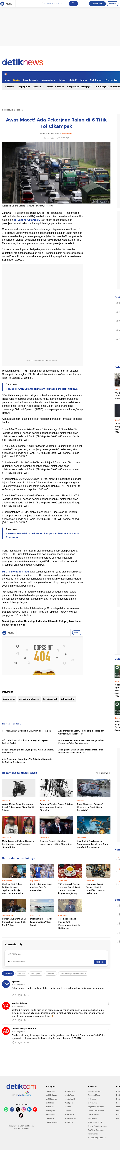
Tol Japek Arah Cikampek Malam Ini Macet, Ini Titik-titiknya (42, 388)
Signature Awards (96, 1107)
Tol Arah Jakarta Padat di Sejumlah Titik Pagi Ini (26, 730)
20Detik (68, 1111)
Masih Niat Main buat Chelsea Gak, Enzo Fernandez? (41, 887)
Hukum (62, 80)
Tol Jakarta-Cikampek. (27, 220)
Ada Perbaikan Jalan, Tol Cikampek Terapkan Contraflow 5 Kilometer (81, 732)
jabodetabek (68, 699)
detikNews (7, 109)
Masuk (112, 3)
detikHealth (70, 1099)
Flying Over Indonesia (97, 1126)
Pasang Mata (94, 1095)
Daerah (37, 86)
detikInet (50, 1103)
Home (7, 80)
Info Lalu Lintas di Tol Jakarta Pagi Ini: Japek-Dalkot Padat (25, 741)
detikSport (50, 1111)
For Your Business (96, 1130)
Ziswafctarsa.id (95, 1122)
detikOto (50, 1118)
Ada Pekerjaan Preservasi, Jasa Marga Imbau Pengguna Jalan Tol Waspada (81, 741)
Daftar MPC (97, 3)
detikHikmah (70, 1118)
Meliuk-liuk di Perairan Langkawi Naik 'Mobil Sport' (41, 921)
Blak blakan (96, 80)
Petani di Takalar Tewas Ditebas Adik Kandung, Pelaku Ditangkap (56, 807)
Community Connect (97, 1138)
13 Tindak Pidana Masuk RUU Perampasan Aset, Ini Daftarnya (69, 923)
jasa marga (9, 699)
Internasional (48, 80)
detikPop (69, 1122)
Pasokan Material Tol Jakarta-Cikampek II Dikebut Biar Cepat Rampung (43, 535)
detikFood (69, 1095)
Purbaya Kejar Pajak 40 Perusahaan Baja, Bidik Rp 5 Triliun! (14, 921)
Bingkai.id (92, 1118)
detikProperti (52, 1122)
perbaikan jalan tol (29, 699)
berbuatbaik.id (94, 1091)
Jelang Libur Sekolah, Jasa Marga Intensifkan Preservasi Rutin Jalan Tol (80, 751)
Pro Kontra (111, 80)
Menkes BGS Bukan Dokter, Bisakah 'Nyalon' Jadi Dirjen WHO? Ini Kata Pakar (13, 889)
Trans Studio (93, 1114)
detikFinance (51, 1099)
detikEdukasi (51, 1095)
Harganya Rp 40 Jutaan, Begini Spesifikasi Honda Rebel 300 (95, 889)
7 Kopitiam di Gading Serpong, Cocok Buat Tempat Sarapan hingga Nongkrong (69, 889)
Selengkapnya (102, 773)
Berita (16, 80)
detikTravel (70, 1091)
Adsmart (9, 86)
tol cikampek (50, 699)
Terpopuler (24, 86)
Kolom (83, 80)
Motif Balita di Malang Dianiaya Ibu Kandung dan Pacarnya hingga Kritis (18, 844)
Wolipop (69, 1103)
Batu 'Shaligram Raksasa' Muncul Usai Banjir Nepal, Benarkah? (90, 807)
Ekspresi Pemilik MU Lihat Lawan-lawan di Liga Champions (56, 842)
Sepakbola (50, 1114)
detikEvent (92, 1103)
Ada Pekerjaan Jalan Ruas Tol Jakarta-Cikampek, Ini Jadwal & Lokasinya (27, 760)
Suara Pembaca (55, 86)
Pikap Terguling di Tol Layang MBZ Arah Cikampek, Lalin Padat (28, 751)
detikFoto (69, 1114)
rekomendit (93, 1134)
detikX (73, 80)
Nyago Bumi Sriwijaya (78, 86)
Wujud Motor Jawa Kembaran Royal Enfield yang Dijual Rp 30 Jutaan (18, 807)
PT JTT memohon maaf (16, 572)
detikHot (49, 1107)
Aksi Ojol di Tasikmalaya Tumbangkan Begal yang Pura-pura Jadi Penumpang (93, 844)
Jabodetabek (30, 80)
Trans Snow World (96, 1111)
